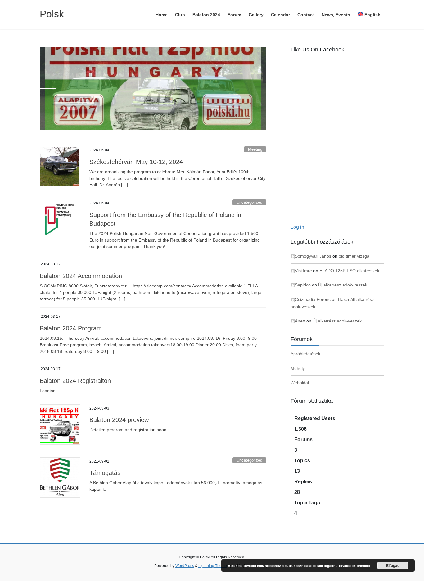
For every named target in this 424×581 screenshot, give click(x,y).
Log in (297, 227)
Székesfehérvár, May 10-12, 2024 (136, 161)
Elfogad (392, 565)
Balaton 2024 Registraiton (75, 380)
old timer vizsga (354, 256)
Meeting (255, 149)
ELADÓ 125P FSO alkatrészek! (350, 270)
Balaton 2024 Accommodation (81, 276)
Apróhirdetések (305, 353)
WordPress (184, 566)
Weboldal (300, 382)
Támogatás (104, 472)
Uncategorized (249, 202)
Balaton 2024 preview (119, 419)
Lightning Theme (212, 566)
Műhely (298, 368)
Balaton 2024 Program (71, 328)
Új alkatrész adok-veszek (342, 284)
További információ (354, 565)
